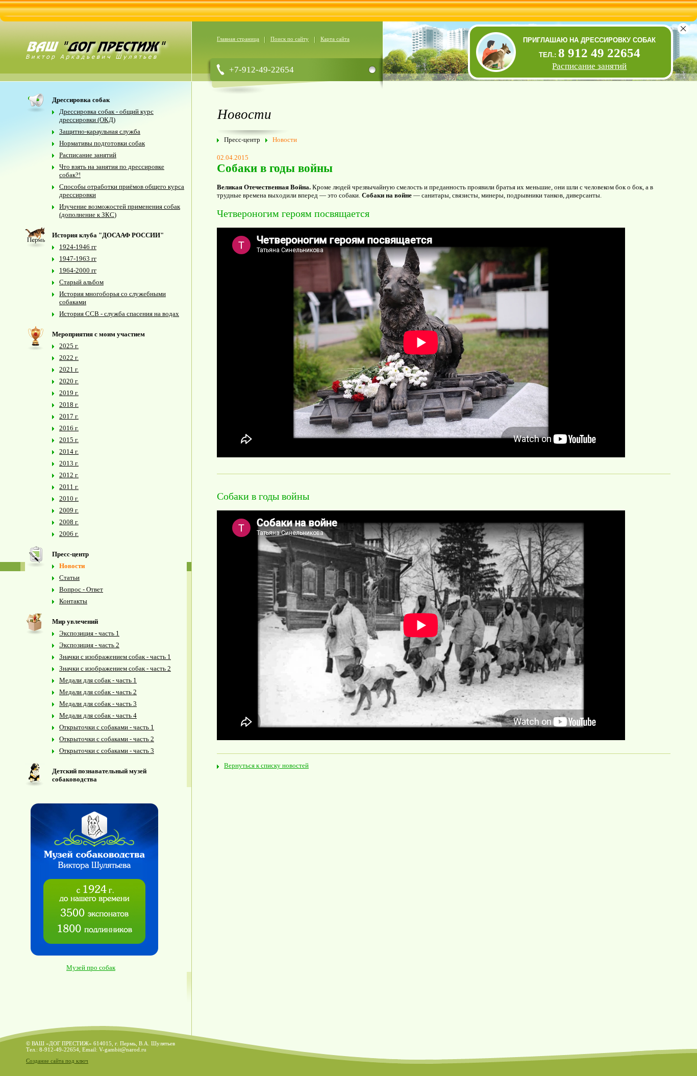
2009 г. (69, 510)
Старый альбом (81, 282)
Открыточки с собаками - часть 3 (106, 750)
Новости (72, 566)
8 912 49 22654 (599, 53)
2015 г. (69, 440)
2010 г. (69, 498)
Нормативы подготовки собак (102, 143)
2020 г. (69, 381)
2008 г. (69, 522)
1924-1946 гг (77, 247)
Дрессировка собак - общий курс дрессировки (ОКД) (106, 116)
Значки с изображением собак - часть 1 (115, 657)
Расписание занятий (87, 155)
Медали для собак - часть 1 (98, 680)
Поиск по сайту (289, 39)
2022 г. (69, 357)
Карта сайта (335, 39)
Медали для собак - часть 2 (98, 692)
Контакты (73, 601)
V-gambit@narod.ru (122, 1049)
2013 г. (69, 463)
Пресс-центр (242, 139)
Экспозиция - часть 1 (89, 633)
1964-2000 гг (77, 270)
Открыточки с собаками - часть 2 (106, 739)
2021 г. (69, 369)
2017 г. (69, 416)
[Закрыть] (683, 28)
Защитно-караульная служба (99, 131)
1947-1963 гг (77, 258)
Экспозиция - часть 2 (89, 645)
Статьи (69, 577)
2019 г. (69, 393)
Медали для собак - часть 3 (98, 703)
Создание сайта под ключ (57, 1061)
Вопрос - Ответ (81, 589)
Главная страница (238, 39)
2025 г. (69, 346)
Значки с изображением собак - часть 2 (115, 668)
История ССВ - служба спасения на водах (119, 313)
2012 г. (69, 475)
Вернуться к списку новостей (266, 765)
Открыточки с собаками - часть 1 (106, 727)
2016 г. (69, 428)
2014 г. (69, 451)
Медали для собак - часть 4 (98, 715)
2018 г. (69, 404)
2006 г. (69, 533)
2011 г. (69, 487)
